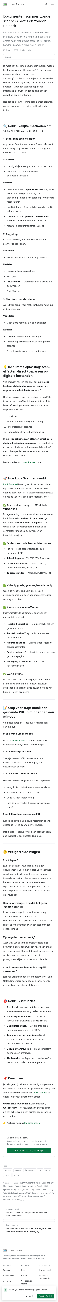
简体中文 (23, 1183)
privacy (7, 1175)
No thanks (30, 1296)
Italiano (33, 1186)
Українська (15, 1199)
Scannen (6, 1270)
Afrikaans (7, 1196)
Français (18, 1186)
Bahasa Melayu (38, 1193)
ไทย (8, 1193)
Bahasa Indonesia (18, 1193)
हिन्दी (27, 1189)
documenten (30, 1170)
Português (15, 1189)
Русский (6, 1189)
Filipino (29, 1196)
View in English (45, 1296)
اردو (23, 1199)
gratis (47, 1170)
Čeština (14, 1196)
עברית (28, 1193)
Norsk (47, 1193)
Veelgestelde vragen (26, 1282)
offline (16, 1175)
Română (43, 1196)
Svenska (39, 1189)
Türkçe (32, 1189)
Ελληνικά (22, 1196)
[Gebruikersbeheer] (46, 4)
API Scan (7, 1281)
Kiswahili (6, 1199)
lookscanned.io (19, 740)
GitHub (24, 1276)
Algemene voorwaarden (45, 1276)
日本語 (39, 1186)
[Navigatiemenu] (52, 4)
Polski (45, 1189)
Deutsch (25, 1186)
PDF (40, 1170)
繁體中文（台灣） (35, 1183)
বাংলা (51, 1193)
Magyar (36, 1196)
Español (11, 1186)
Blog (23, 1270)
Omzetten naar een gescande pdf (29, 1150)
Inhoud (8, 57)
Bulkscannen (8, 1276)
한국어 (45, 1186)
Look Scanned (29, 462)
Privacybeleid (45, 1270)
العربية (22, 1189)
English (17, 1183)
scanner (18, 1170)
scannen (7, 1170)
